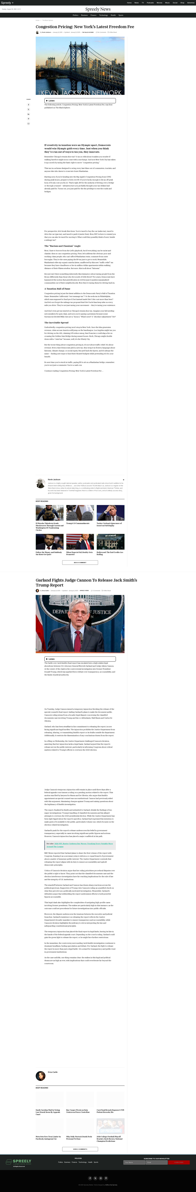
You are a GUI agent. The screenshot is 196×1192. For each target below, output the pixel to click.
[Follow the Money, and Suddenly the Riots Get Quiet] (50, 542)
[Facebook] (28, 105)
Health (113, 15)
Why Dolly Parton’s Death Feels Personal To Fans (79, 1138)
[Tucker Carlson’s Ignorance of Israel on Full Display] (111, 513)
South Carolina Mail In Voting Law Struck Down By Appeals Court (48, 1112)
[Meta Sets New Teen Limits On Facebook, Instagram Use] (50, 1126)
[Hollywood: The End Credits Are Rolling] (111, 542)
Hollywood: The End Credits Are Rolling (110, 553)
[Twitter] (28, 109)
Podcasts (150, 3)
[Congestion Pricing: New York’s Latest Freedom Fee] (80, 66)
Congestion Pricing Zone (96, 177)
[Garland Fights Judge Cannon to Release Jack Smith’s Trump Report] (80, 624)
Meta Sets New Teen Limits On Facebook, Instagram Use (48, 1138)
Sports (121, 15)
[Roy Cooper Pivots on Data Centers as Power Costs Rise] (80, 1099)
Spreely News (98, 9)
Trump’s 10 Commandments (77, 523)
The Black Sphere (88, 32)
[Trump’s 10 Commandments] (80, 513)
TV (143, 3)
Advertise (190, 3)
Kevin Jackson (46, 32)
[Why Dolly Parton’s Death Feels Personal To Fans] (80, 1126)
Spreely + (7, 2)
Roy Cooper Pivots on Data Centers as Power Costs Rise (78, 1111)
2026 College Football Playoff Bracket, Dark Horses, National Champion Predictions (109, 1139)
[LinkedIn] (28, 114)
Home (129, 3)
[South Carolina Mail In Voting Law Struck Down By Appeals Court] (50, 1099)
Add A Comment (80, 562)
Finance (93, 15)
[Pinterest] (28, 119)
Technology (103, 15)
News (137, 3)
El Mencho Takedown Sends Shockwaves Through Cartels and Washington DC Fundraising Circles (49, 526)
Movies (159, 3)
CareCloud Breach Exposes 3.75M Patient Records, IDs (110, 1111)
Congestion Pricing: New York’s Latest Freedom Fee (83, 105)
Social (175, 3)
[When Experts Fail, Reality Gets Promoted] (80, 542)
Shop (182, 3)
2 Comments (96, 590)
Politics (75, 15)
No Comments (102, 32)
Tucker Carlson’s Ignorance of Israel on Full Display (109, 524)
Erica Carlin (45, 590)
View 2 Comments (80, 1149)
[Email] (28, 123)
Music (167, 3)
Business (84, 15)
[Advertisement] (80, 126)
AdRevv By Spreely (111, 1185)
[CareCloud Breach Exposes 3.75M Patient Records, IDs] (111, 1099)
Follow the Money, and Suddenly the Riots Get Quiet (49, 553)
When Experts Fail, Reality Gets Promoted (79, 553)
